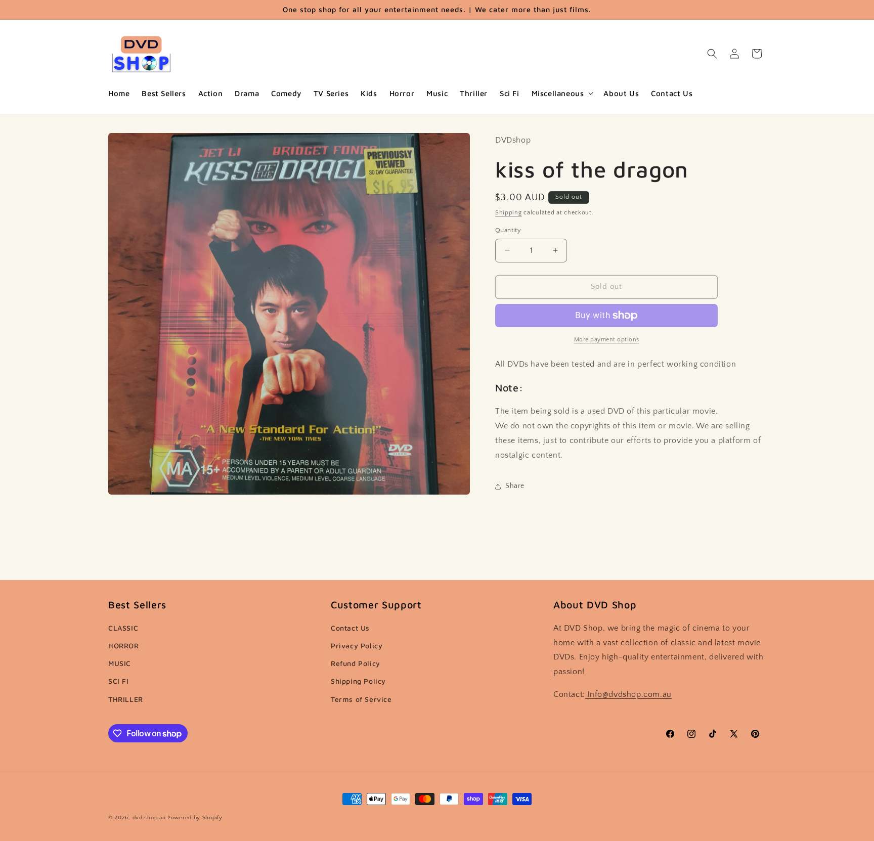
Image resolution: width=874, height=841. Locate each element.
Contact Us (350, 628)
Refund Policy (355, 663)
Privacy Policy (356, 645)
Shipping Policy (358, 681)
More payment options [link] (606, 339)
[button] (562, 93)
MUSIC (119, 663)
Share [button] (515, 486)
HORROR (123, 645)
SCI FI (118, 681)
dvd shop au (149, 818)
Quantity (508, 230)
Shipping (508, 212)
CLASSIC (123, 628)
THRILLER (125, 699)
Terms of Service (361, 699)
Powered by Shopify (195, 818)
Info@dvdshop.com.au (628, 694)
